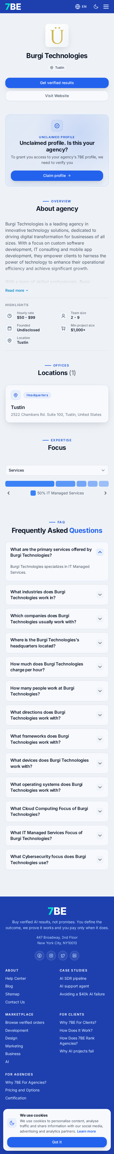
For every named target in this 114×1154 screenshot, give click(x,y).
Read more (14, 290)
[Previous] (8, 493)
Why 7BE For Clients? (78, 1022)
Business (12, 1053)
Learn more (86, 1131)
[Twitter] (63, 955)
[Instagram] (51, 955)
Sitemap (12, 994)
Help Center (15, 978)
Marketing (14, 1046)
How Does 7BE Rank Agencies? (77, 1041)
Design (11, 1038)
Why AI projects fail (77, 1051)
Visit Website (57, 95)
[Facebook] (39, 955)
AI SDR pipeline (73, 978)
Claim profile (54, 175)
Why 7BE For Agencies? (25, 1082)
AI (7, 1061)
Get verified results (57, 82)
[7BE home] (57, 911)
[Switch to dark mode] (96, 6)
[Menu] (106, 6)
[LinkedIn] (74, 955)
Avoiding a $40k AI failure (82, 994)
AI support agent (74, 986)
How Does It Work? (76, 1030)
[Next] (105, 493)
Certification (15, 1098)
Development (16, 1030)
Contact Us (15, 1002)
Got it (57, 1142)
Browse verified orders (24, 1022)
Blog (9, 986)
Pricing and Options (22, 1090)
